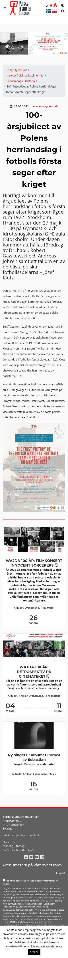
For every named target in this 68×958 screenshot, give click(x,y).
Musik (50, 607)
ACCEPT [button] (34, 952)
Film (43, 607)
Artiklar (23, 695)
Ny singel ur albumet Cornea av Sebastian (34, 757)
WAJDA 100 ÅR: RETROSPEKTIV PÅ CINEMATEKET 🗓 (34, 672)
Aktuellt (18, 607)
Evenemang (40, 106)
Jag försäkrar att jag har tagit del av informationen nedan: (30, 882)
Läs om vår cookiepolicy (46, 946)
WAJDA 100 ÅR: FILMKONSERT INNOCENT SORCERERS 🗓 (34, 563)
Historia (53, 106)
